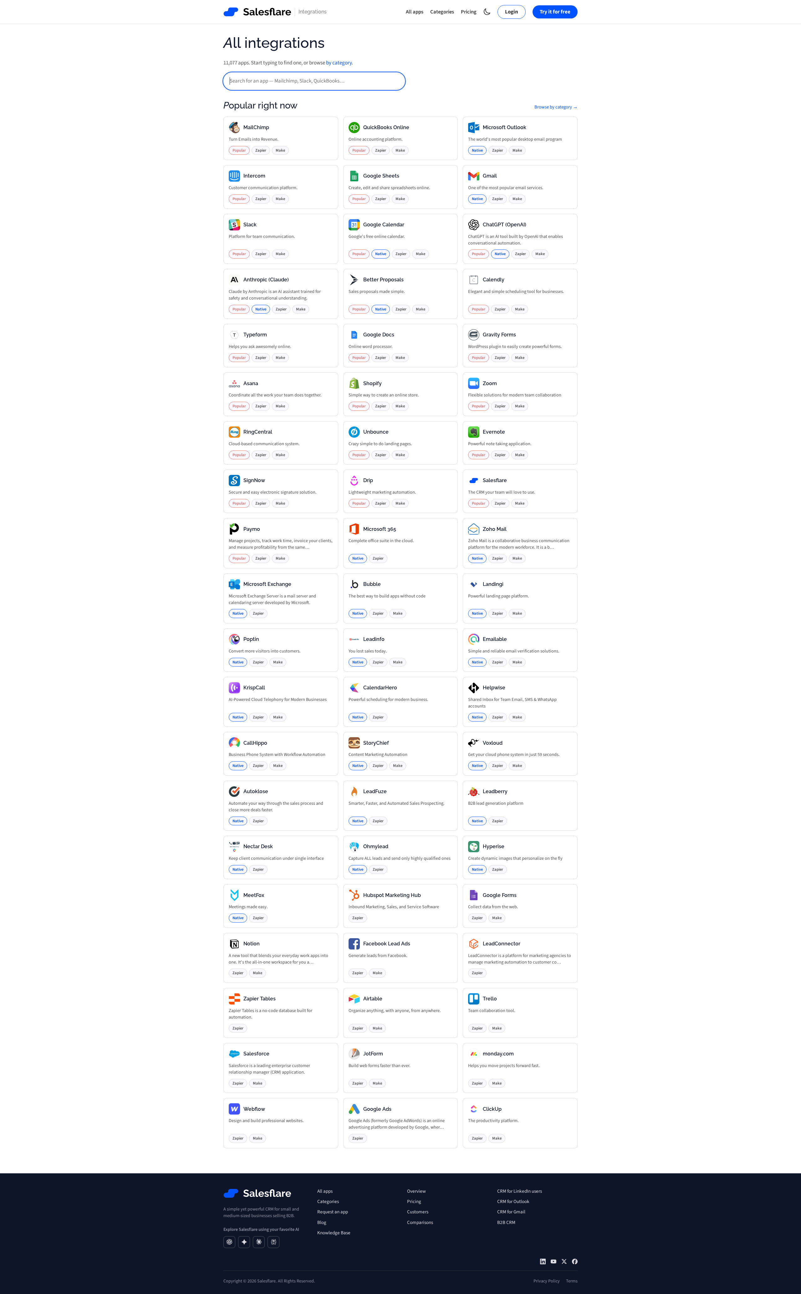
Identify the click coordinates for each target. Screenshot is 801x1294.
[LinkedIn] (543, 1261)
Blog (321, 1222)
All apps (414, 12)
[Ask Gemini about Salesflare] (244, 1242)
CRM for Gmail (511, 1211)
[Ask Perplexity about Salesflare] (273, 1242)
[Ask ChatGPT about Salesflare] (229, 1242)
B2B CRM (506, 1222)
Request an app (332, 1211)
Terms (572, 1281)
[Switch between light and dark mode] (487, 11)
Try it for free (555, 12)
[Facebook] (575, 1261)
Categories (442, 12)
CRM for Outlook (513, 1201)
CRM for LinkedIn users (519, 1191)
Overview (416, 1191)
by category (339, 63)
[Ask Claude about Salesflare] (259, 1242)
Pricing (469, 12)
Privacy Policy (546, 1281)
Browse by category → (556, 107)
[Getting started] (553, 1261)
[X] (564, 1261)
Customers (417, 1211)
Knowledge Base (333, 1232)
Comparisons (420, 1222)
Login (511, 12)
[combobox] (314, 81)
